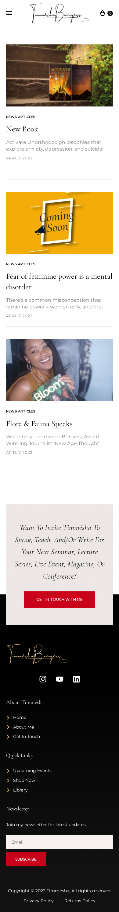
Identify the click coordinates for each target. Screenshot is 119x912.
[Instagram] (42, 679)
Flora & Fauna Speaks (39, 423)
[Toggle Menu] (9, 13)
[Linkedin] (76, 679)
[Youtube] (59, 679)
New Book (22, 129)
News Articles (20, 117)
